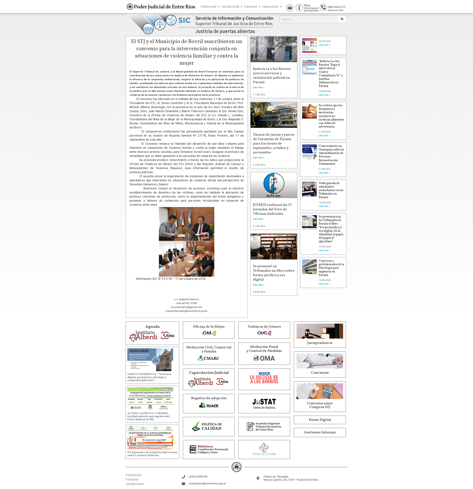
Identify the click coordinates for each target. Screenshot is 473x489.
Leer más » (258, 87)
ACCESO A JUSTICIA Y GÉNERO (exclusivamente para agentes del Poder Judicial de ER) (148, 417)
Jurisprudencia (319, 343)
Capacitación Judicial (209, 373)
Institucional (208, 6)
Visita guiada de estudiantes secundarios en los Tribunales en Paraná (331, 190)
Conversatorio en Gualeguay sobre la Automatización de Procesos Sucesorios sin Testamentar (331, 155)
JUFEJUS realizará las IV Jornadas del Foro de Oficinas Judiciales (272, 209)
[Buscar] (342, 19)
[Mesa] (299, 7)
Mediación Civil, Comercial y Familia (208, 349)
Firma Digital (320, 419)
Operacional (270, 6)
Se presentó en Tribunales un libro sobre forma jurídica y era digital (274, 273)
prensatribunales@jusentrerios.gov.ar (186, 311)
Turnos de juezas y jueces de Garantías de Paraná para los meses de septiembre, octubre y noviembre (273, 143)
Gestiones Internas (320, 432)
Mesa (307, 5)
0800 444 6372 (336, 7)
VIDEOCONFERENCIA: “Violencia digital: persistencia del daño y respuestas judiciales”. (149, 377)
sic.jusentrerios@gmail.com (186, 307)
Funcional (250, 6)
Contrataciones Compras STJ (320, 405)
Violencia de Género (264, 326)
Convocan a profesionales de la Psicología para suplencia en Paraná (331, 268)
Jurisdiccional (230, 6)
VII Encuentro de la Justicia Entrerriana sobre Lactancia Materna (152, 454)
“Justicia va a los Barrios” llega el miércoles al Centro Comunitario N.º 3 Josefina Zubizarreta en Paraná (331, 73)
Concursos (320, 372)
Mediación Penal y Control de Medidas (264, 349)
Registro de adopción (209, 398)
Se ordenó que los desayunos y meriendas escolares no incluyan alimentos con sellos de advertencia (331, 116)
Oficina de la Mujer (209, 326)
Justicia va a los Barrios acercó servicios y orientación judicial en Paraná (272, 75)
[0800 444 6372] (323, 7)
